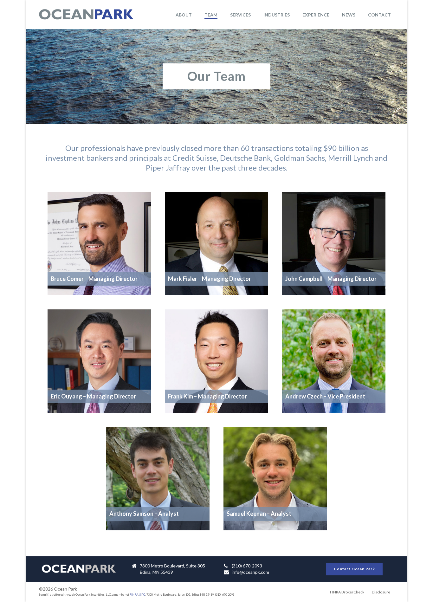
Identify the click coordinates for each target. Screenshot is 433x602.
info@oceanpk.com (250, 572)
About (184, 14)
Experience (315, 14)
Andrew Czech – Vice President (325, 396)
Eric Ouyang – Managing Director (93, 396)
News (348, 14)
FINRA (134, 594)
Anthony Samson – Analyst (144, 513)
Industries (276, 14)
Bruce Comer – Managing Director (94, 278)
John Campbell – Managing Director (331, 278)
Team (210, 14)
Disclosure (381, 592)
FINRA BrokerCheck (347, 592)
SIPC (142, 594)
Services (240, 14)
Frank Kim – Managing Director (207, 396)
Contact (379, 14)
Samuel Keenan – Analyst (259, 513)
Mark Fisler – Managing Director (209, 278)
